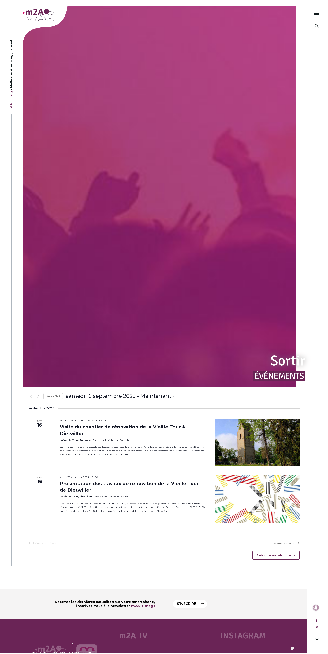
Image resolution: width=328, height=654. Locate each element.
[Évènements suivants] (38, 396)
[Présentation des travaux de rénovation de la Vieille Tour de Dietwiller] (257, 499)
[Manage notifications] (316, 608)
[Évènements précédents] (31, 396)
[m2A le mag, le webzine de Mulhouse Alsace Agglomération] (86, 643)
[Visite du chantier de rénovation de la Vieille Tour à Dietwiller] (257, 442)
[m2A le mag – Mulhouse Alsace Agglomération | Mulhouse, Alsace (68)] (51, 15)
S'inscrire (187, 604)
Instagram (243, 635)
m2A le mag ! (143, 606)
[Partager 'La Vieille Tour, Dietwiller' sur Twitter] (317, 627)
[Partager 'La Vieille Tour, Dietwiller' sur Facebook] (316, 621)
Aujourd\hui (53, 396)
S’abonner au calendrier (273, 555)
